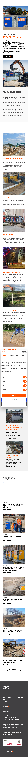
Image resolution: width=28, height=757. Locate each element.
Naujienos (5, 706)
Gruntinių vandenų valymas (10, 717)
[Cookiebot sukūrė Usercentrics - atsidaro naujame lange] (21, 352)
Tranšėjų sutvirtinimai (9, 734)
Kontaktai (6, 688)
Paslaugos (7, 56)
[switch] (25, 381)
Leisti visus (14, 395)
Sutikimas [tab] (4, 355)
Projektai (5, 703)
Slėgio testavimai (7, 722)
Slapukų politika (7, 751)
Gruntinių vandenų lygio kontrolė (12, 715)
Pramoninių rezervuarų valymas (11, 719)
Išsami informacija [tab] (14, 355)
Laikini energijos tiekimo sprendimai (12, 732)
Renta (4, 125)
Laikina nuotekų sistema (9, 730)
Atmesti (14, 404)
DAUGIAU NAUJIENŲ (13, 669)
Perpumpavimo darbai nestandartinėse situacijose (13, 725)
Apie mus (5, 701)
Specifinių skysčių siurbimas (10, 727)
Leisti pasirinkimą (14, 399)
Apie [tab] (23, 355)
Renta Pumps (7, 697)
